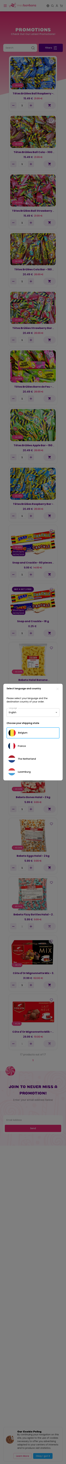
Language (13, 708)
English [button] (12, 712)
